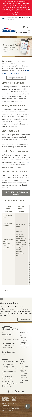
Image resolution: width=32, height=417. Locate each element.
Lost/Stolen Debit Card (10, 362)
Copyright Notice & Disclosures (24, 376)
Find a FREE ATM (8, 376)
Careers (23, 338)
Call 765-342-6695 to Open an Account (16, 193)
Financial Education (9, 371)
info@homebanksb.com (10, 339)
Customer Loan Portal (10, 364)
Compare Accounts (16, 78)
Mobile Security (7, 381)
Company (23, 333)
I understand (25, 320)
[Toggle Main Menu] (28, 29)
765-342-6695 (6, 333)
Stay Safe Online (8, 379)
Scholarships (24, 340)
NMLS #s (23, 371)
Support (5, 359)
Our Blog (23, 347)
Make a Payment (23, 33)
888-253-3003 (7, 335)
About (22, 335)
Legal (22, 359)
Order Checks (7, 374)
